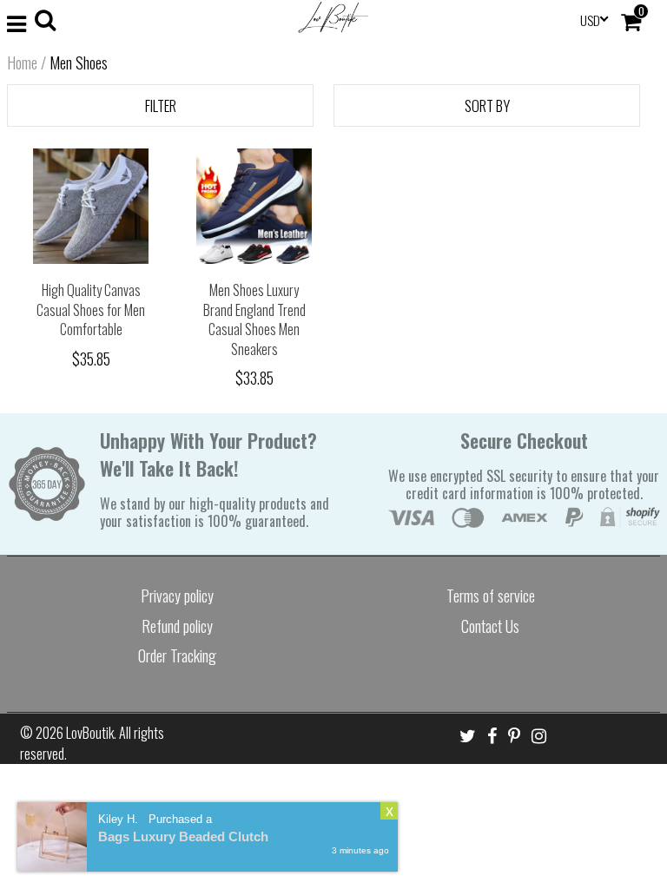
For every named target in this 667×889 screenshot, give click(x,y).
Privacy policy (177, 595)
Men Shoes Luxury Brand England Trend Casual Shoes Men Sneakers (254, 319)
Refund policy (177, 626)
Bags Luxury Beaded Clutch (183, 836)
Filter (160, 105)
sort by (487, 105)
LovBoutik (90, 732)
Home (22, 62)
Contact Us (490, 626)
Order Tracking (177, 655)
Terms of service (490, 595)
